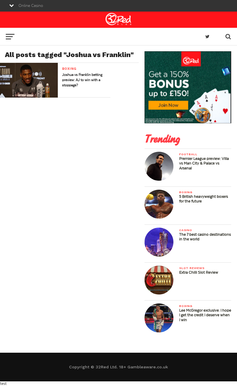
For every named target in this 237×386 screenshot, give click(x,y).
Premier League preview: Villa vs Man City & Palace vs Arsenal (204, 163)
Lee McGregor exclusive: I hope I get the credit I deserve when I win (205, 315)
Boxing (185, 192)
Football (188, 154)
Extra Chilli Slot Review (198, 272)
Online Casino (30, 5)
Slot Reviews (192, 268)
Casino (185, 230)
